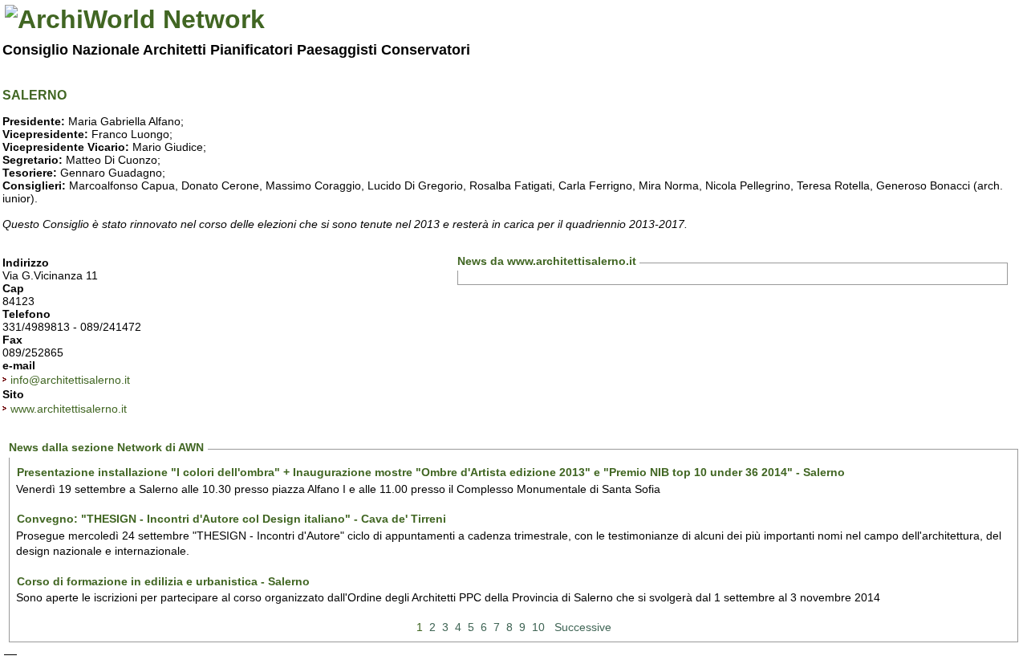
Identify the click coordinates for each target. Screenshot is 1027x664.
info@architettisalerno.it (70, 379)
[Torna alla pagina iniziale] (135, 19)
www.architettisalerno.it (68, 408)
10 (538, 627)
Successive (583, 627)
